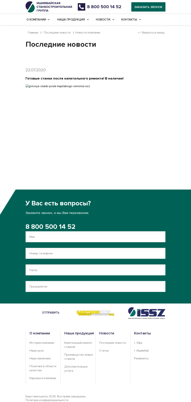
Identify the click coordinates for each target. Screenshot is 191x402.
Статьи (104, 350)
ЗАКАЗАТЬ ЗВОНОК (148, 7)
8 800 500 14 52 (51, 227)
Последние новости (112, 343)
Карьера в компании (42, 378)
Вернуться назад (153, 32)
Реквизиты (141, 358)
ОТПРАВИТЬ (51, 312)
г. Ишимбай (141, 350)
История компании (41, 343)
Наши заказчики (40, 358)
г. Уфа (138, 343)
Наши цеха (36, 350)
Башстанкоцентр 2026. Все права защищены (56, 398)
